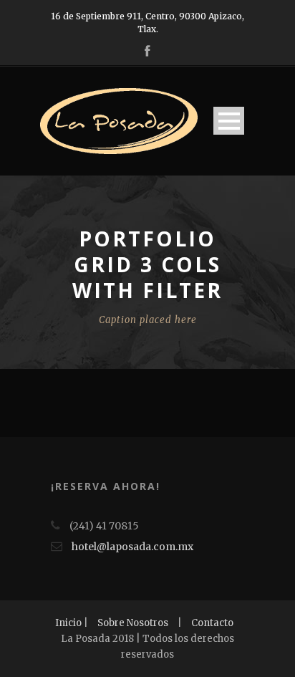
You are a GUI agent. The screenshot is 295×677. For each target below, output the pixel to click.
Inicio (68, 623)
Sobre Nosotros (132, 623)
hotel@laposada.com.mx (132, 546)
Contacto (212, 623)
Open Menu (228, 121)
